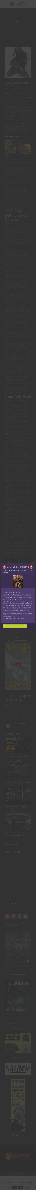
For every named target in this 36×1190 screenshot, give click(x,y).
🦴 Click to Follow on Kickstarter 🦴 (14, 626)
